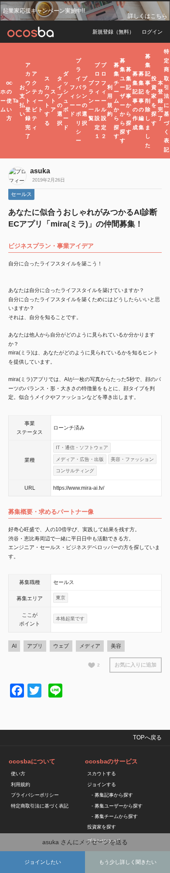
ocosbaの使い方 (9, 101)
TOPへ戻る (147, 737)
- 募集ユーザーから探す (117, 805)
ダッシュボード (65, 100)
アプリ (35, 646)
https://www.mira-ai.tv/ (78, 488)
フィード (72, 100)
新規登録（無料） (113, 32)
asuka (40, 171)
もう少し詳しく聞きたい (127, 862)
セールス (21, 194)
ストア (53, 101)
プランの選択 (84, 101)
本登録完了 (160, 101)
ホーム (3, 101)
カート (40, 101)
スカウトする (47, 101)
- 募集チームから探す (115, 816)
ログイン (152, 32)
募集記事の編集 (141, 100)
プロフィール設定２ (103, 100)
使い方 (18, 773)
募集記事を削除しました (147, 100)
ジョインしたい (42, 862)
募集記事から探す (128, 100)
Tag (15, 101)
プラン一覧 (91, 101)
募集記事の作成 (135, 100)
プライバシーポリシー (78, 101)
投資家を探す (153, 101)
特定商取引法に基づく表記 (166, 100)
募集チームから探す (116, 100)
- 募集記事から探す (112, 794)
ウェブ (61, 646)
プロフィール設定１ (97, 100)
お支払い (22, 100)
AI (14, 646)
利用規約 (109, 100)
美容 (116, 646)
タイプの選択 (59, 101)
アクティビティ (34, 100)
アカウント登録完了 (28, 100)
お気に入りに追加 (135, 665)
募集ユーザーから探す (122, 101)
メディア (89, 646)
